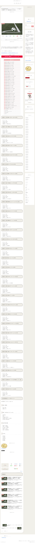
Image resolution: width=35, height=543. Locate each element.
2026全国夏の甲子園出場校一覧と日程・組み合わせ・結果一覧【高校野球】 (29, 35)
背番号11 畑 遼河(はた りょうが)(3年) (10, 102)
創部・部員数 (6, 110)
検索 (32, 26)
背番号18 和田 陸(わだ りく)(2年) (9, 91)
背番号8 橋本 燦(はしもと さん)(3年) (9, 85)
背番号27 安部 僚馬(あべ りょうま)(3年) (10, 79)
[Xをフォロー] (14, 468)
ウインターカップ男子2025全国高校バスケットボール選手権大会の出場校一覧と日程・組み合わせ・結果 (29, 44)
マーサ (29, 98)
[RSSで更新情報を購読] (17, 468)
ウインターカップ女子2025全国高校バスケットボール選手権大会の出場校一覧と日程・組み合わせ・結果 (29, 39)
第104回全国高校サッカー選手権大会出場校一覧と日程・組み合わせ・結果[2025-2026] (29, 52)
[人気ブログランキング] (4, 445)
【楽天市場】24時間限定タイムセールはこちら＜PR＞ (12, 56)
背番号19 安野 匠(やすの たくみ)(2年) (10, 107)
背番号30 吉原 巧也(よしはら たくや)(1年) (10, 99)
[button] (21, 36)
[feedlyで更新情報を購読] (15, 468)
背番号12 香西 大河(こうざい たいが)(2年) (10, 88)
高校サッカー (3, 450)
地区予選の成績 (6, 112)
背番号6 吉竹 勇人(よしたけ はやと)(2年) (10, 82)
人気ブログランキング (3, 448)
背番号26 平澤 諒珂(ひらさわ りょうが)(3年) (10, 96)
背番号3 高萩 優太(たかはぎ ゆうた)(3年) (9, 68)
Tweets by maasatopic (28, 60)
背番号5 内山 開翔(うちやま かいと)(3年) (9, 71)
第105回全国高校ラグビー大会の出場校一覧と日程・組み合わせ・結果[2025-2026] (29, 48)
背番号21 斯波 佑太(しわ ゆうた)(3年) (9, 65)
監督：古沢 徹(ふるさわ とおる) (8, 111)
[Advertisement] (12, 17)
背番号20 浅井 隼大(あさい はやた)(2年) (9, 74)
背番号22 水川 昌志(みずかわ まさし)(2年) (10, 93)
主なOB (5, 113)
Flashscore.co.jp (29, 21)
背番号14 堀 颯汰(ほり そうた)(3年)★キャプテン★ (11, 105)
